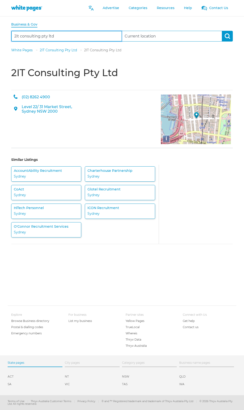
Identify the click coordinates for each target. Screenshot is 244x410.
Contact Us (218, 8)
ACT (11, 376)
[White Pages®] (26, 8)
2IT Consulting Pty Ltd (59, 50)
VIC (67, 384)
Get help (189, 321)
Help (188, 8)
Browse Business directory (30, 321)
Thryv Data (133, 339)
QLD (182, 376)
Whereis (131, 333)
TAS (124, 384)
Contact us (190, 327)
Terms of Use (16, 401)
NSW (125, 376)
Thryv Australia (136, 345)
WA (181, 384)
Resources (165, 8)
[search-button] (227, 36)
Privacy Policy (86, 401)
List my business (80, 321)
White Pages (22, 50)
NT (67, 376)
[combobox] (66, 36)
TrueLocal (133, 327)
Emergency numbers (26, 333)
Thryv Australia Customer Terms (51, 401)
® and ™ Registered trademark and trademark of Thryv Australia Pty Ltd (148, 401)
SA (9, 384)
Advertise (111, 8)
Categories (138, 8)
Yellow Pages (135, 321)
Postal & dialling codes (27, 327)
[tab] (26, 24)
